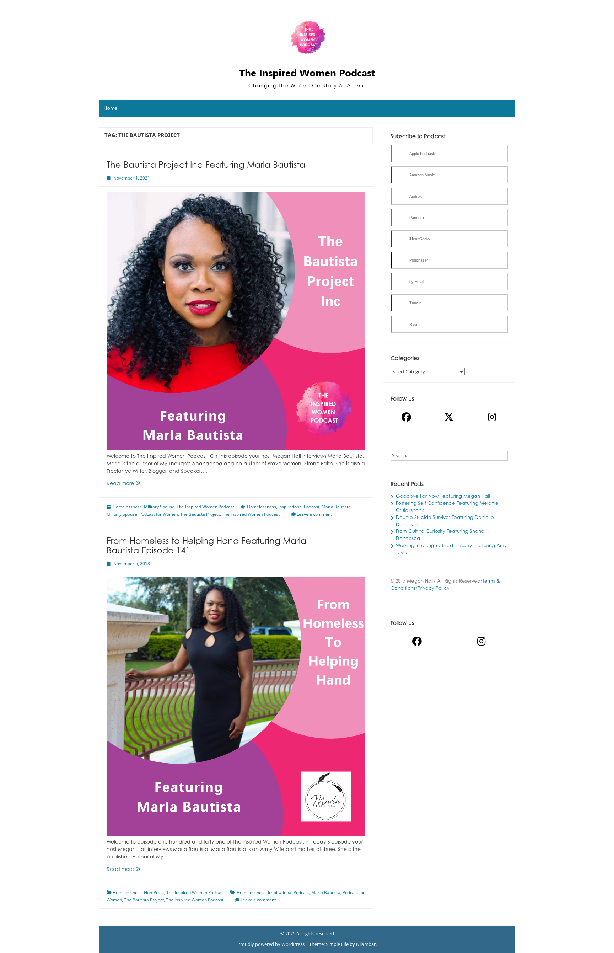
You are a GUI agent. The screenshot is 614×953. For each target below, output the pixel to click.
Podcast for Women (158, 514)
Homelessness (127, 507)
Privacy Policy (433, 588)
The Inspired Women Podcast (307, 73)
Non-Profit (154, 892)
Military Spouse (159, 507)
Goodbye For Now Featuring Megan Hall (443, 496)
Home (111, 108)
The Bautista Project (200, 514)
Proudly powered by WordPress (271, 944)
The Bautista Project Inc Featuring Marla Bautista (206, 165)
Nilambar (366, 944)
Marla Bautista (336, 507)
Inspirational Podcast (298, 507)
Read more (132, 484)
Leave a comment (314, 514)
